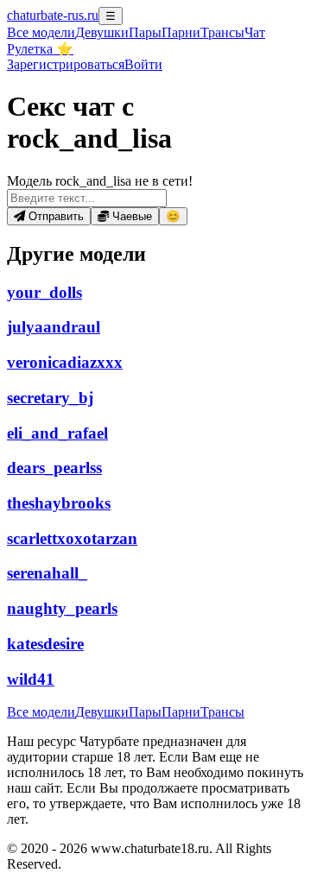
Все (41, 32)
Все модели (41, 712)
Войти (143, 64)
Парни (181, 32)
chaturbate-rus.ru (52, 15)
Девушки (102, 32)
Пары (145, 32)
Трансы (222, 32)
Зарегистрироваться (65, 64)
